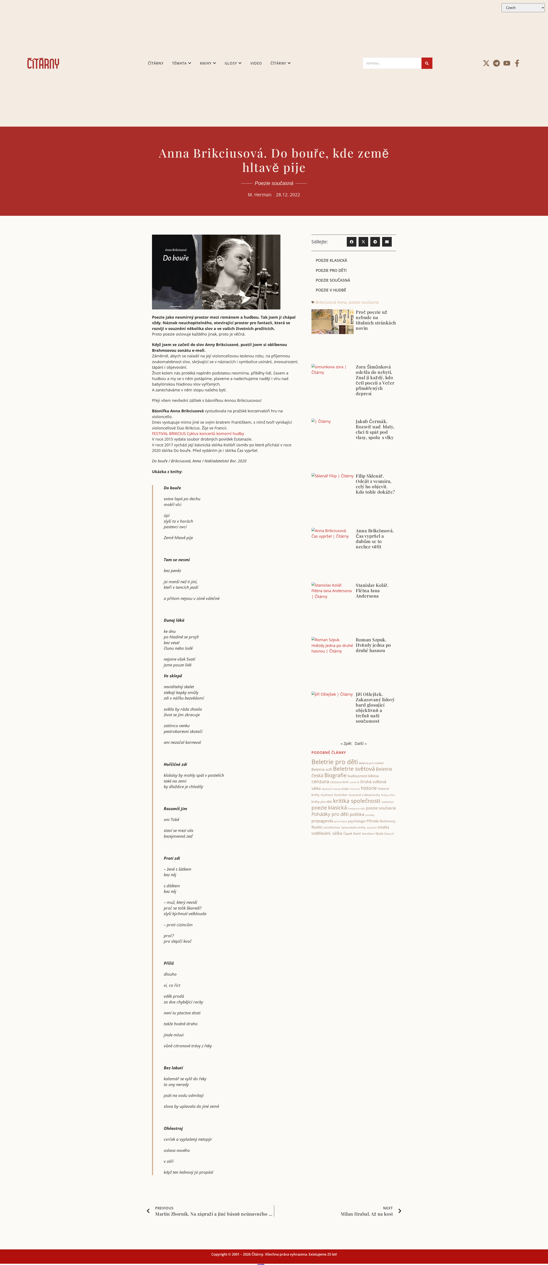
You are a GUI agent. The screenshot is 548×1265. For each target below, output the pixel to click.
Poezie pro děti (331, 270)
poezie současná (364, 302)
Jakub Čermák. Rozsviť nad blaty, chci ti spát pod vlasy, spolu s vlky (375, 429)
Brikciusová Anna (331, 302)
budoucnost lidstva (363, 775)
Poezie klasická (331, 260)
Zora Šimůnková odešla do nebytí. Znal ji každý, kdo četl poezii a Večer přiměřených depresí (375, 380)
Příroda (372, 820)
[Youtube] (506, 63)
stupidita (372, 827)
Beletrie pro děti (334, 762)
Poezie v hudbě (331, 290)
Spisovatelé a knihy (353, 827)
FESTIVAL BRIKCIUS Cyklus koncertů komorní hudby (198, 433)
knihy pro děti (321, 801)
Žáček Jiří (389, 833)
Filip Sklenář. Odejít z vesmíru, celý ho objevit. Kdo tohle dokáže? (375, 484)
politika (357, 814)
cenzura (320, 781)
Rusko (316, 827)
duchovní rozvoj (331, 788)
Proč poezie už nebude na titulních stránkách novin (376, 320)
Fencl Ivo (355, 788)
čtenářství (368, 834)
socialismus (331, 827)
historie (369, 788)
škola (379, 833)
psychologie (356, 821)
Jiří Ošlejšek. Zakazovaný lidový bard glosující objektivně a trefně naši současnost (375, 707)
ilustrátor (340, 795)
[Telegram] (496, 63)
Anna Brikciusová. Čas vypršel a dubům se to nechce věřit (375, 538)
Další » (361, 743)
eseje (345, 789)
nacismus (387, 802)
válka (337, 833)
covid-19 (354, 782)
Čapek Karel (352, 833)
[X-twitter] (486, 63)
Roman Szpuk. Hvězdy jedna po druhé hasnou (373, 644)
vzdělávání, (321, 833)
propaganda (322, 820)
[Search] (426, 63)
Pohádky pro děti (330, 814)
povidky (369, 815)
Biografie (335, 775)
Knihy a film (388, 795)
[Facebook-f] (517, 63)
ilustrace (327, 795)
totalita (383, 827)
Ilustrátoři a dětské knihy (364, 795)
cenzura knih (339, 782)
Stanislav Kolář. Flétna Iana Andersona (372, 590)
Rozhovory (388, 821)
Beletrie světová (354, 768)
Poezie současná (274, 183)
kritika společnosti (356, 801)
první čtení (340, 821)
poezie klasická (329, 807)
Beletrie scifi (321, 769)
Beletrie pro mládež (371, 763)
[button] (351, 242)
